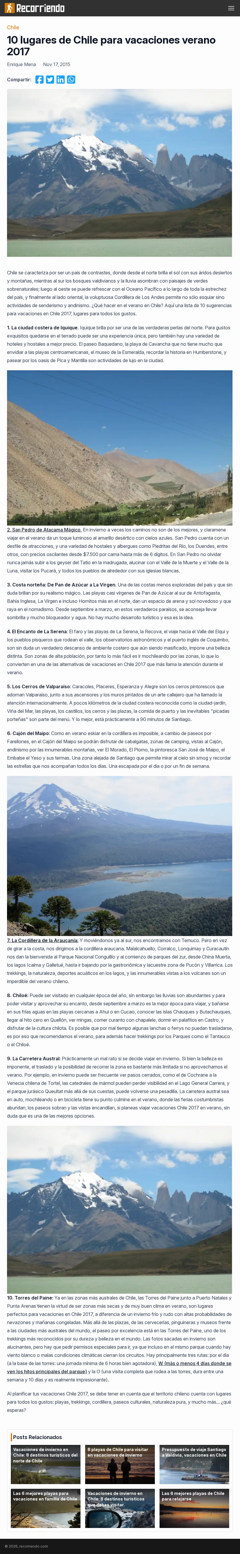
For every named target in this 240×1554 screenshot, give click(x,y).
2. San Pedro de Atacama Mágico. (44, 530)
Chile (13, 27)
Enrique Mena (21, 64)
